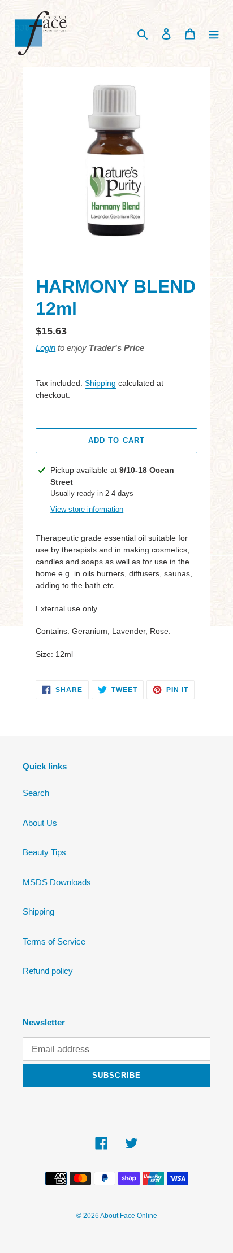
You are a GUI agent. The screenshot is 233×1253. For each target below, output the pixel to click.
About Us (40, 823)
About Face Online (128, 1216)
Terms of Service (54, 941)
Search (36, 793)
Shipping (100, 383)
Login (45, 348)
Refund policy (48, 971)
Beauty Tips (44, 852)
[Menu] (214, 33)
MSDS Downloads (57, 882)
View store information (86, 509)
